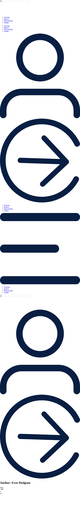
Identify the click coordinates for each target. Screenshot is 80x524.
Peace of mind (8, 21)
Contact (6, 22)
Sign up (6, 19)
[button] (40, 249)
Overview (7, 17)
